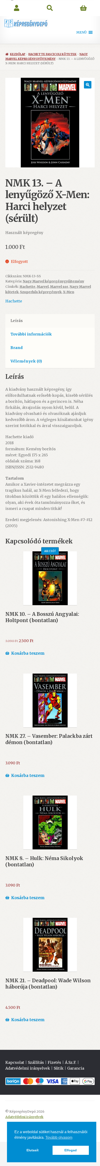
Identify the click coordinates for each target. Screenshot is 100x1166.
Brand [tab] (16, 347)
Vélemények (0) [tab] (26, 361)
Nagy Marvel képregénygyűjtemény (53, 281)
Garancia (75, 1068)
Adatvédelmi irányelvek (27, 1068)
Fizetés (54, 1062)
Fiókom (16, 8)
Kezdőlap (17, 54)
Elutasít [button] (33, 1150)
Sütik (58, 1068)
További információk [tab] (31, 334)
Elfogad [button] (70, 1150)
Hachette (27, 287)
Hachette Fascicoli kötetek (52, 54)
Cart (83, 8)
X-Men (68, 292)
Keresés (50, 8)
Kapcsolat (14, 1062)
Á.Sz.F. (70, 1062)
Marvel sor (59, 287)
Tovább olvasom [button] (58, 1137)
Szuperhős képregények (41, 292)
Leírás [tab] (16, 320)
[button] (81, 32)
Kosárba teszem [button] (28, 653)
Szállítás (36, 1062)
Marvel (43, 287)
